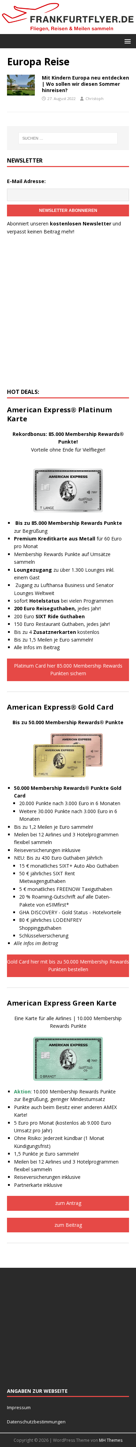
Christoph (94, 98)
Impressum (19, 1407)
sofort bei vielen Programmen (63, 600)
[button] (126, 41)
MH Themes (110, 1440)
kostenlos (66, 632)
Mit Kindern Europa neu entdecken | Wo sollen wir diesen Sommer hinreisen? (85, 83)
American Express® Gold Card (60, 707)
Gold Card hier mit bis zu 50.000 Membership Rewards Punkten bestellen (68, 965)
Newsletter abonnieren (68, 210)
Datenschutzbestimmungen (37, 1422)
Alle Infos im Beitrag (37, 647)
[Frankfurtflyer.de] (68, 29)
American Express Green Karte (61, 1003)
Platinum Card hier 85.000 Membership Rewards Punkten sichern (68, 669)
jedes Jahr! (57, 608)
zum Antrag (68, 1203)
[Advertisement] (68, 313)
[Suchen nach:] (68, 138)
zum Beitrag (68, 1225)
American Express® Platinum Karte (59, 414)
